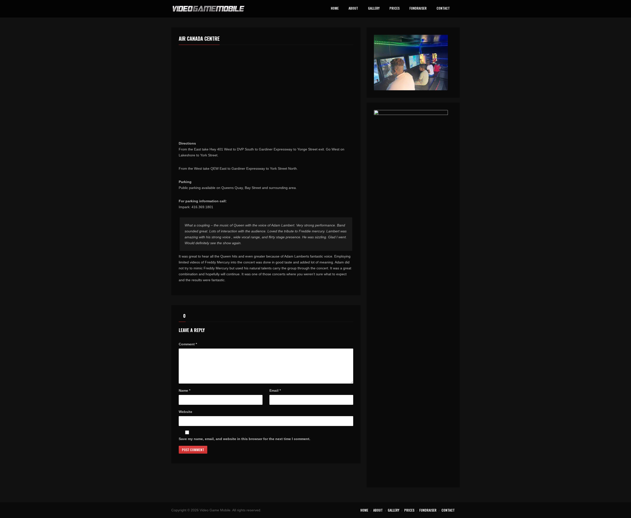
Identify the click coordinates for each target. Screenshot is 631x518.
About (353, 8)
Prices (394, 8)
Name (184, 390)
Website (185, 412)
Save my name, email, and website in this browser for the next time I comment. (244, 439)
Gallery (374, 8)
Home (335, 8)
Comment (188, 344)
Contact (443, 8)
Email (275, 390)
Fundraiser (418, 8)
